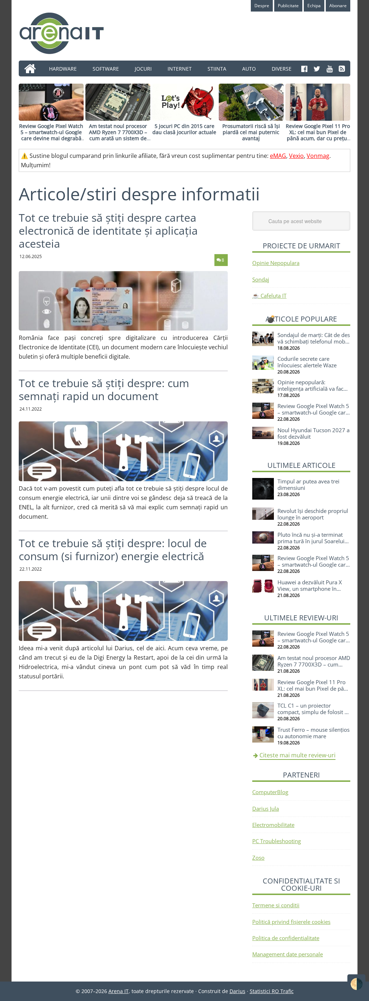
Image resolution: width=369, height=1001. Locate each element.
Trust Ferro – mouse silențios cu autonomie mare (313, 733)
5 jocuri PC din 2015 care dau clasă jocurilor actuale (184, 129)
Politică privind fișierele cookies (291, 921)
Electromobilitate (273, 824)
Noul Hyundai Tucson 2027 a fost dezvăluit (313, 433)
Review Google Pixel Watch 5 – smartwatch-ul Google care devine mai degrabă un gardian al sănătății (51, 135)
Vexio (296, 156)
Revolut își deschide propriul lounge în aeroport (312, 514)
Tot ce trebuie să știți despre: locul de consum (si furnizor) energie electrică (113, 549)
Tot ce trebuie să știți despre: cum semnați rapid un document (104, 389)
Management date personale (287, 954)
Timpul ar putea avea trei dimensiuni (308, 484)
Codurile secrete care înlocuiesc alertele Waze (307, 362)
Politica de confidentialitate (285, 938)
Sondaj (260, 279)
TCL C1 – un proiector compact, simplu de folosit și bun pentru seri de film (312, 712)
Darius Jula (265, 808)
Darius (237, 991)
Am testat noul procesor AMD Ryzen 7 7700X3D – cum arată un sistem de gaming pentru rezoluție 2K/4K (118, 138)
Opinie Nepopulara (275, 262)
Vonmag (318, 156)
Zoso (258, 857)
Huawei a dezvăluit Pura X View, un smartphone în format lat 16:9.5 (309, 589)
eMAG (278, 156)
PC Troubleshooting (276, 841)
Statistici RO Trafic (272, 991)
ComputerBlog (270, 792)
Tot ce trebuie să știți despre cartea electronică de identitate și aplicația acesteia (108, 230)
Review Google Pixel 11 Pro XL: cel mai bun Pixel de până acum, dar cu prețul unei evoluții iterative (318, 135)
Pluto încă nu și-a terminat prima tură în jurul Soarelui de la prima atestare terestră (312, 541)
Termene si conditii (275, 905)
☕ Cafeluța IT (269, 295)
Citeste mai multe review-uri (297, 755)
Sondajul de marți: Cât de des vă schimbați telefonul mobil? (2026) (313, 341)
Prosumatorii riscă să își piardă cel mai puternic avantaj (251, 132)
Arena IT (67, 33)
